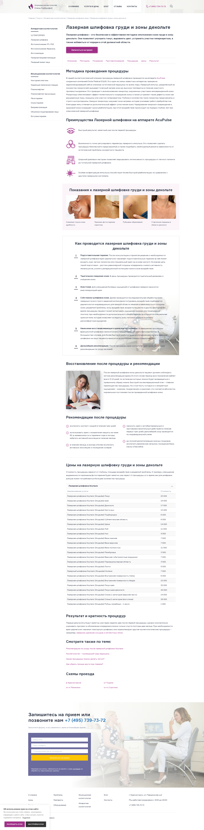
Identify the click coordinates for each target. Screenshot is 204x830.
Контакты (132, 6)
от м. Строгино (111, 687)
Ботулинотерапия (38, 116)
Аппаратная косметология (44, 28)
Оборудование (59, 805)
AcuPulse (161, 78)
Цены (143, 61)
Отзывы (118, 6)
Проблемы (57, 795)
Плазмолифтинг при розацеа (43, 94)
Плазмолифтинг (37, 89)
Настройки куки (36, 824)
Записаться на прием (81, 50)
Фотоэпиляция (37, 53)
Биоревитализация (39, 107)
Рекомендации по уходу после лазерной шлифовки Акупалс (94, 648)
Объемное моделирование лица (44, 112)
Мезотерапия (36, 98)
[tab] (121, 486)
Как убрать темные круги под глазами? (84, 664)
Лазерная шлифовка (39, 40)
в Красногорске (73, 682)
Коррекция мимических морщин (44, 85)
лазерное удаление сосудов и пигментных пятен (99, 633)
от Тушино (108, 682)
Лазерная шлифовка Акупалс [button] (83, 486)
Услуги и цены (91, 6)
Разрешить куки (14, 824)
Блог (106, 6)
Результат (154, 61)
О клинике (73, 6)
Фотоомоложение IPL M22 (42, 44)
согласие (76, 769)
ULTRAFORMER (38, 35)
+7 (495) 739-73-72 (157, 6)
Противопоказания (115, 61)
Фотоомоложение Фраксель (43, 49)
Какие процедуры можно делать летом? (85, 659)
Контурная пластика (39, 80)
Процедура (132, 61)
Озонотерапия (37, 103)
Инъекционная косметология (45, 74)
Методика (84, 61)
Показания (98, 61)
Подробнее (26, 818)
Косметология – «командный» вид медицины (87, 653)
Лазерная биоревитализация (43, 58)
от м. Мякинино (73, 687)
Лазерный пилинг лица (40, 62)
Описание (72, 61)
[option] (78, 210)
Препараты (58, 800)
